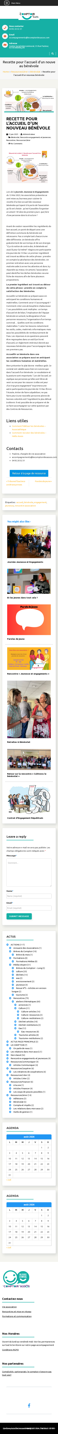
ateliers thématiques (26, 1001)
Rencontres (11, 140)
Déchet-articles (26, 1021)
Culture (22, 1008)
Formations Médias (25, 961)
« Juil (8, 1179)
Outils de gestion (21, 1112)
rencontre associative (25, 505)
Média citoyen (20, 965)
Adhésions (18, 1098)
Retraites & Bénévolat (18, 742)
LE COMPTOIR (17, 1045)
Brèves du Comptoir (23, 951)
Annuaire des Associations (26, 948)
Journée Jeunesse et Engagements (25, 562)
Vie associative (9, 1307)
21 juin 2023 (13, 134)
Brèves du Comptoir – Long (29, 968)
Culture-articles (28, 1011)
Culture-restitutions (31, 1018)
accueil (19, 502)
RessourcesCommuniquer (23, 1062)
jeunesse (9, 505)
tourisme (20, 995)
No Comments (16, 144)
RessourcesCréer (19, 1075)
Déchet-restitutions (28, 1025)
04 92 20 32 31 (15, 29)
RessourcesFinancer (20, 1082)
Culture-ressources (30, 1015)
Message (11, 855)
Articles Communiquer (24, 1065)
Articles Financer (21, 1088)
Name (9, 891)
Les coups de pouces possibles (28, 1092)
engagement (40, 502)
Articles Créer (20, 1078)
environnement (24, 981)
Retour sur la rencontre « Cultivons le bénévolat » (26, 775)
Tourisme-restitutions (29, 1038)
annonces (23, 1005)
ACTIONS (15, 944)
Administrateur (29, 134)
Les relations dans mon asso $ (25, 1051)
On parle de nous (21, 1048)
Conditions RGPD (10, 1350)
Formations (19, 958)
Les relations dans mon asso (27, 1108)
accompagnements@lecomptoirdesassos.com (29, 37)
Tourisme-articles (27, 1035)
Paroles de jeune (15, 639)
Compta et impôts (22, 1105)
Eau (20, 1028)
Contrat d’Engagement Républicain (25, 818)
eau (18, 978)
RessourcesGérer (23, 140)
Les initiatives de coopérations (28, 1072)
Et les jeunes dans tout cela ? (22, 597)
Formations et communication (17, 1316)
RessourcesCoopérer (21, 1068)
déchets (20, 975)
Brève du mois (23, 954)
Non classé (16, 1055)
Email (9, 903)
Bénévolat (15, 137)
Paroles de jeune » (43, 481)
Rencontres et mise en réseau (16, 1311)
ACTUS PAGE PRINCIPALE (23, 1041)
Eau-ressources (28, 1031)
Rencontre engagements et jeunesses (35, 137)
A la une (17, 1085)
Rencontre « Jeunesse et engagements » (28, 674)
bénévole (28, 502)
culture (19, 971)
